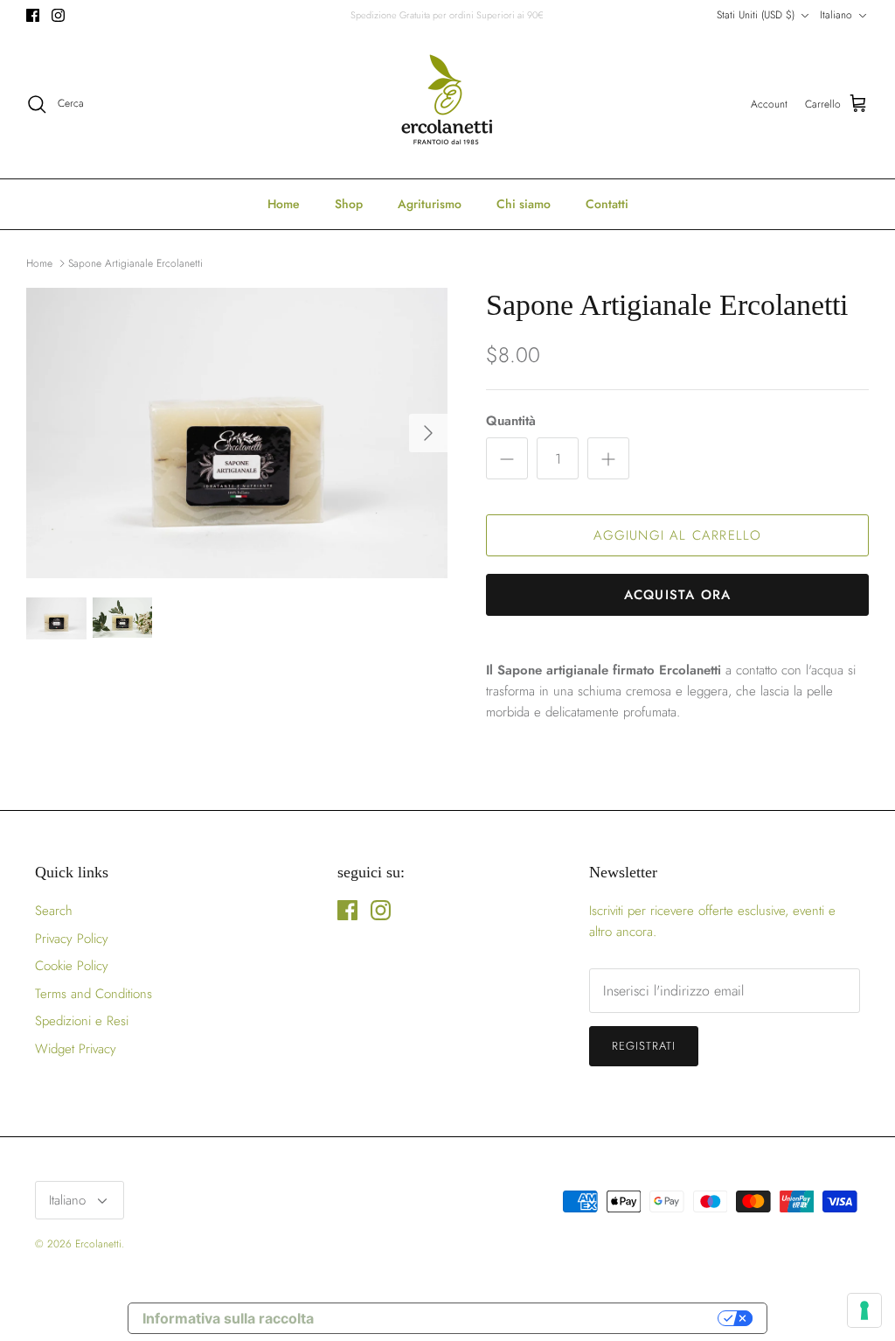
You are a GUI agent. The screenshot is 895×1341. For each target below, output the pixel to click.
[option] (237, 433)
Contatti (607, 204)
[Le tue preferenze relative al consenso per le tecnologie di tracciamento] (864, 1310)
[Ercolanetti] (447, 104)
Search (54, 910)
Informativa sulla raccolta (228, 1318)
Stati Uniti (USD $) (755, 15)
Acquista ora (677, 594)
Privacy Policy (71, 938)
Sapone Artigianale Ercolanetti (135, 262)
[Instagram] (58, 15)
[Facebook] (32, 15)
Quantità (511, 421)
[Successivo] (428, 433)
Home (283, 204)
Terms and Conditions (93, 993)
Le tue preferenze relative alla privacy (524, 1318)
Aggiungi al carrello (677, 535)
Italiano (836, 15)
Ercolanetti (98, 1244)
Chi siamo (523, 204)
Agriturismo (429, 204)
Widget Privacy (75, 1048)
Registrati (644, 1045)
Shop (349, 204)
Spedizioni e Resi (81, 1020)
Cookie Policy (71, 965)
